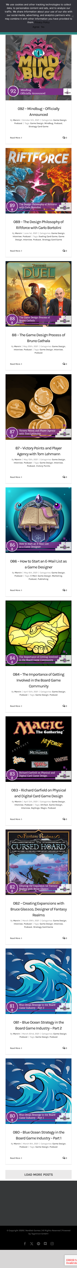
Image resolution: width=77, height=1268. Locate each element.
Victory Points (43, 466)
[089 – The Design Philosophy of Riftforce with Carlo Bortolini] (38, 180)
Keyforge (35, 808)
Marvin (16, 120)
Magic (44, 808)
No (42, 26)
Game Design (59, 120)
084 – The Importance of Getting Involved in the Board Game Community (38, 680)
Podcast (18, 123)
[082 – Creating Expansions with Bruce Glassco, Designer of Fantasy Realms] (38, 862)
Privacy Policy (42, 22)
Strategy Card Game (38, 126)
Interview (17, 236)
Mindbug (48, 123)
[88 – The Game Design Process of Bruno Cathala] (38, 294)
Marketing (57, 576)
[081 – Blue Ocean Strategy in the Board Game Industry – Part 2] (38, 981)
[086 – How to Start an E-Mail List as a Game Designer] (38, 520)
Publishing (43, 579)
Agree (36, 26)
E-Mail (33, 576)
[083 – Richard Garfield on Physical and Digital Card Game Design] (38, 749)
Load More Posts (38, 1175)
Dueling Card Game (48, 236)
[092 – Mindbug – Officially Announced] (38, 67)
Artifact (44, 805)
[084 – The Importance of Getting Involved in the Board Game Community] (38, 633)
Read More (15, 137)
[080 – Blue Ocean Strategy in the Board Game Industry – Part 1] (38, 1091)
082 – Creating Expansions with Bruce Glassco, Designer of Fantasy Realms (38, 909)
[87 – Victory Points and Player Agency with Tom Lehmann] (38, 407)
